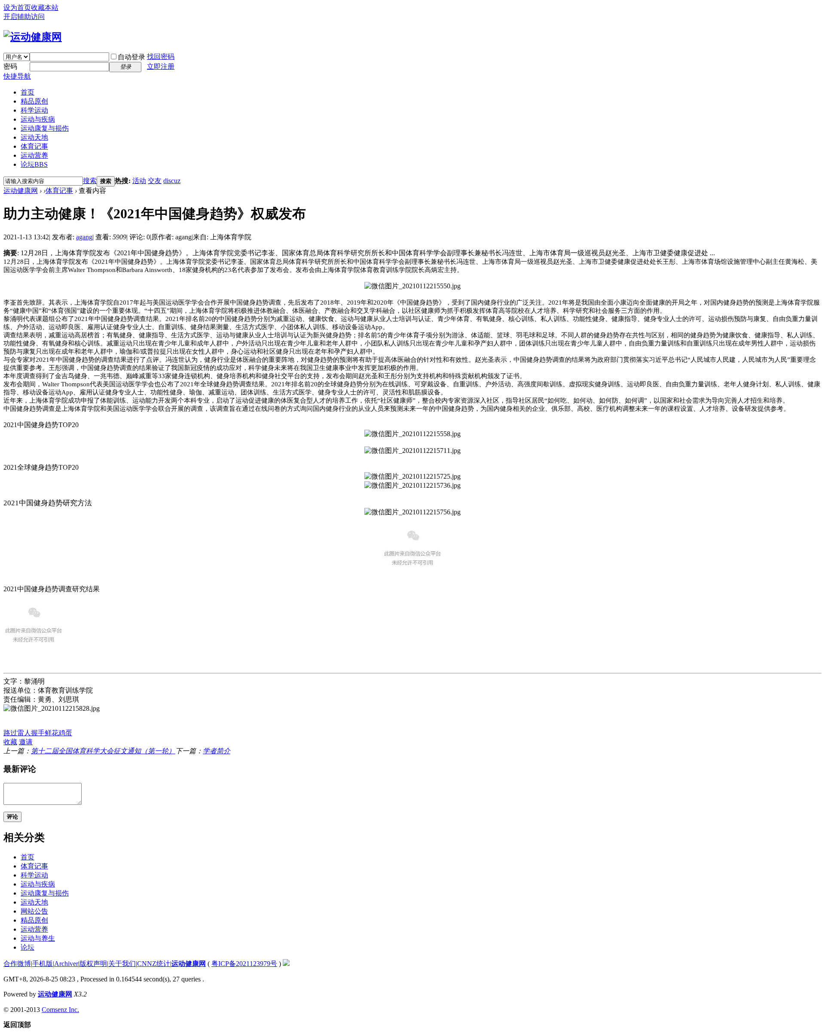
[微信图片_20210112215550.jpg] (412, 286)
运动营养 (34, 155)
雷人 (24, 733)
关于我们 (122, 963)
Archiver (66, 963)
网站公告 (34, 911)
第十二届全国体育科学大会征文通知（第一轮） (103, 751)
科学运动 (34, 110)
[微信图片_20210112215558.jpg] (412, 434)
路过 (10, 733)
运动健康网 (20, 190)
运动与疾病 (38, 119)
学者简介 (216, 751)
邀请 (26, 742)
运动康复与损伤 (45, 128)
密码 (10, 66)
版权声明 (93, 963)
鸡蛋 (65, 733)
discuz (171, 180)
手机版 (42, 963)
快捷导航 (17, 76)
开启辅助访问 (24, 16)
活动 (139, 180)
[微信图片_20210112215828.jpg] (51, 708)
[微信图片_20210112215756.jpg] (412, 512)
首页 (27, 92)
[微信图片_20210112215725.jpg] (412, 476)
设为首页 (17, 7)
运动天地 (34, 137)
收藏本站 (44, 7)
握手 (38, 733)
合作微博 (17, 963)
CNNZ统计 (153, 963)
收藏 (10, 742)
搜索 (90, 180)
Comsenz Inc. (60, 1009)
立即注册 (160, 66)
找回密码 (160, 56)
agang (84, 237)
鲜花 (51, 733)
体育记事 (34, 146)
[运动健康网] (32, 37)
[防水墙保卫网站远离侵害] (286, 963)
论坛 (34, 164)
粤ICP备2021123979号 (244, 963)
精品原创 (34, 101)
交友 (155, 180)
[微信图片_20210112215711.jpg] (412, 450)
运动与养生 (38, 938)
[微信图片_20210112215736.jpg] (412, 485)
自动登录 (131, 57)
